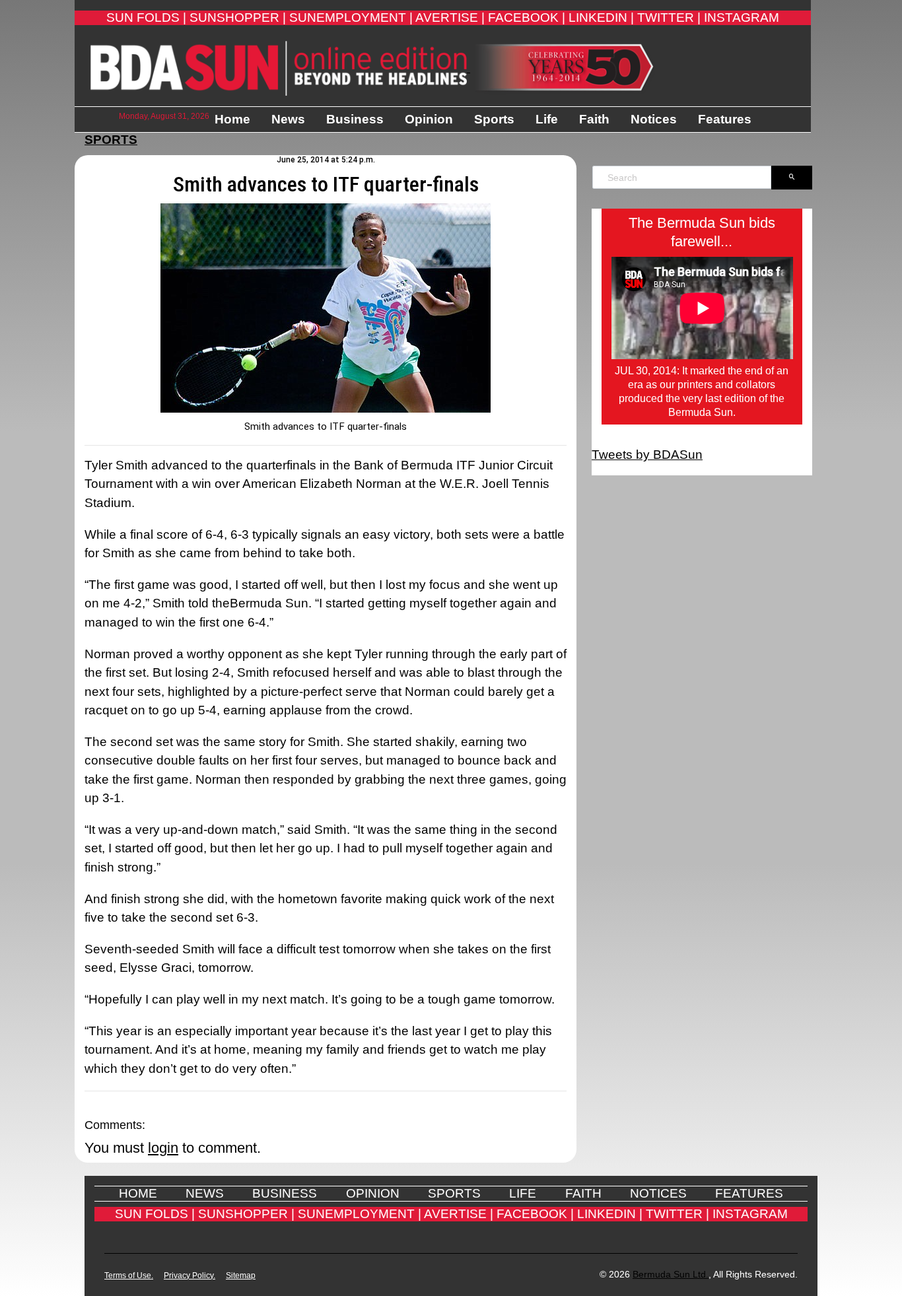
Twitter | (669, 17)
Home (232, 119)
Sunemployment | (351, 17)
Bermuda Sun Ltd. (671, 1274)
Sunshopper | (238, 17)
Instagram (741, 17)
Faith (594, 119)
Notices (654, 119)
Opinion (429, 119)
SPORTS (111, 140)
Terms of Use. (128, 1275)
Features (724, 119)
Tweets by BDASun (647, 454)
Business (355, 119)
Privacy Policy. (189, 1275)
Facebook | (526, 17)
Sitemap (241, 1275)
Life (547, 119)
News (288, 119)
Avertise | (450, 17)
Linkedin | (601, 17)
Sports (494, 119)
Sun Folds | (146, 17)
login (163, 1148)
